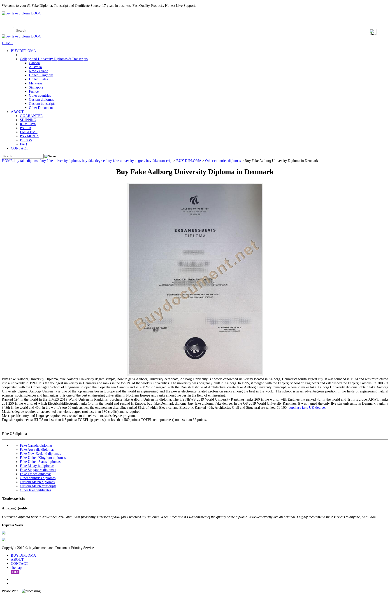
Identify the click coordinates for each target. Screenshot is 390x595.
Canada (34, 63)
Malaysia (35, 83)
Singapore (36, 87)
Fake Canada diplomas (36, 445)
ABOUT (17, 112)
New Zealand (38, 71)
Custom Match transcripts (38, 486)
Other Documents (41, 108)
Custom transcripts (42, 103)
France (34, 91)
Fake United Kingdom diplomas (43, 458)
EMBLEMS (28, 132)
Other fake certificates (35, 490)
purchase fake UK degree (306, 407)
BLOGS (26, 140)
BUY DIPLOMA (23, 51)
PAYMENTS (29, 136)
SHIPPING (28, 120)
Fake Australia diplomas (37, 449)
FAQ (23, 144)
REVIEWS (28, 124)
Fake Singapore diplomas (38, 470)
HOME (7, 43)
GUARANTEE (31, 116)
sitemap (16, 567)
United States (38, 79)
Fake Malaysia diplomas (37, 466)
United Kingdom (41, 75)
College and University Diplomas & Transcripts (54, 59)
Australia (35, 67)
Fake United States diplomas (40, 462)
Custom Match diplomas (37, 482)
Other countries (40, 95)
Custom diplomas (41, 99)
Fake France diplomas (35, 474)
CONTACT (19, 148)
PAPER (25, 128)
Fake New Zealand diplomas (40, 453)
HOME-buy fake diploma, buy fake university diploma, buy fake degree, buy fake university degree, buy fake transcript (87, 161)
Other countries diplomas (223, 161)
